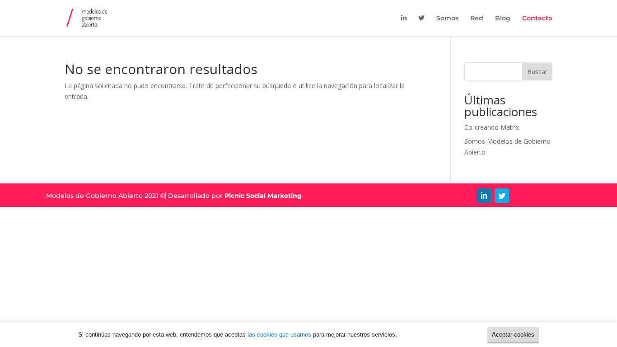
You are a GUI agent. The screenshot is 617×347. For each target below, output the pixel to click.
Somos (447, 18)
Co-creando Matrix (491, 127)
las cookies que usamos (279, 334)
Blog (502, 18)
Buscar (537, 71)
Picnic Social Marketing (263, 196)
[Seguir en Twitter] (502, 195)
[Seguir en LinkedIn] (484, 195)
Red (476, 18)
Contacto (537, 18)
